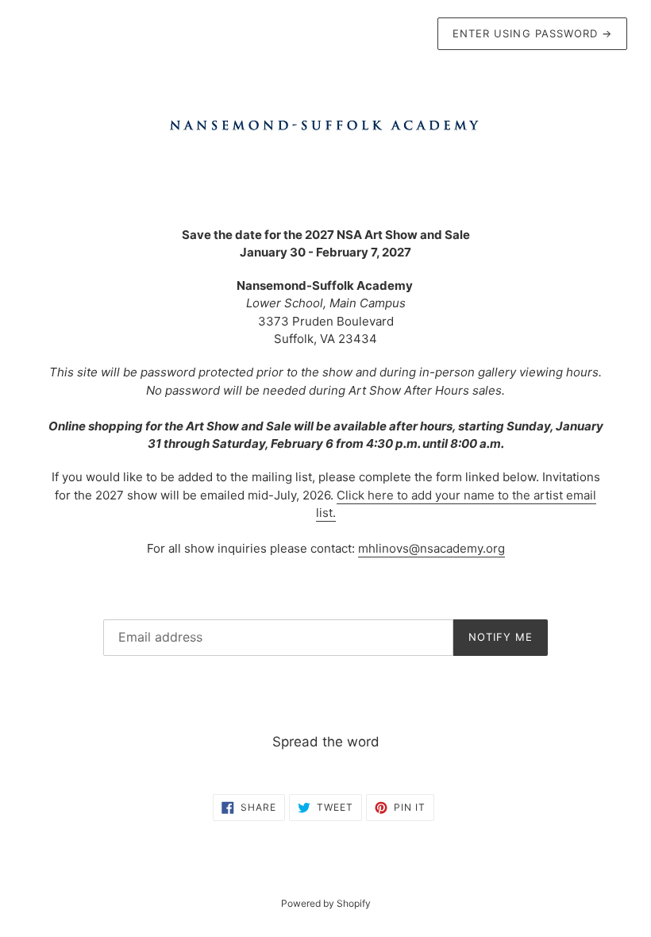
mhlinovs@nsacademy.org (431, 548)
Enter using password (532, 33)
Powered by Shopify (326, 903)
